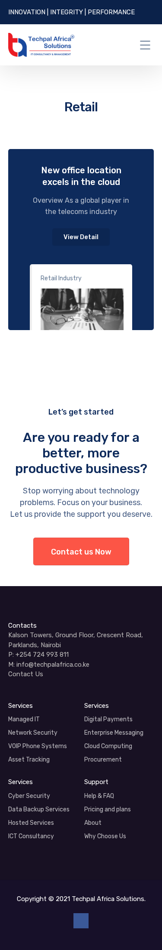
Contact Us (25, 674)
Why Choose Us (105, 836)
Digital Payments (108, 719)
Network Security (32, 732)
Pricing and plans (107, 809)
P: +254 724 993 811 (38, 654)
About (93, 823)
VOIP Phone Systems (37, 746)
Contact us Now (81, 552)
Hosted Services (31, 823)
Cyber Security (29, 796)
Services (20, 706)
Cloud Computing (108, 746)
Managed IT (24, 719)
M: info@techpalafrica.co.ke (48, 664)
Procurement (103, 759)
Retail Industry (61, 278)
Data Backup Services (39, 809)
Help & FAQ (99, 796)
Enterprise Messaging (113, 732)
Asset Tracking (29, 759)
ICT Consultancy (31, 836)
